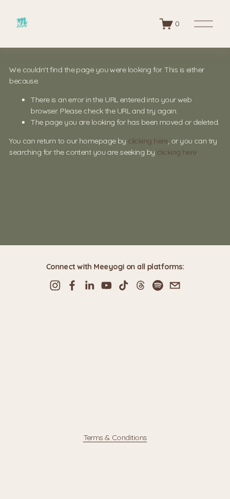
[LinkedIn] (89, 285)
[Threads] (140, 285)
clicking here (148, 141)
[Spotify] (157, 285)
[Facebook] (72, 285)
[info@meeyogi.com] (175, 285)
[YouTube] (106, 285)
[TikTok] (123, 285)
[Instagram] (55, 285)
